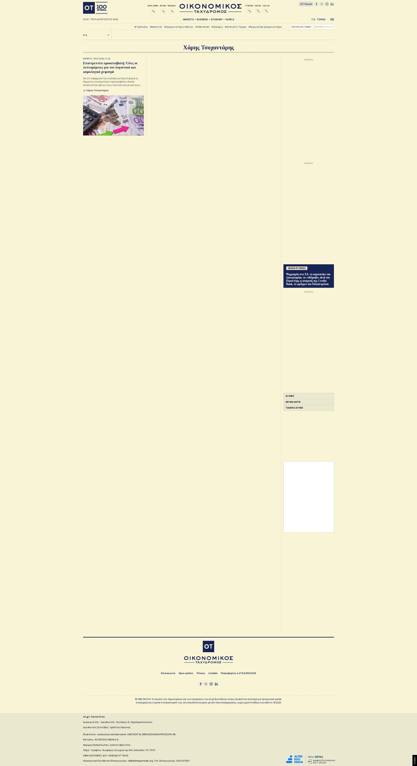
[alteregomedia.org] (294, 762)
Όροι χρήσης (186, 673)
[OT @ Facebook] (316, 4)
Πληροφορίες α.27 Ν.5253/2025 (238, 673)
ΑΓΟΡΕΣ (290, 396)
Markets (188, 19)
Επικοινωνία (168, 673)
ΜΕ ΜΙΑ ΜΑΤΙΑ (293, 401)
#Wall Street (202, 26)
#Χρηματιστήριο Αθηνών (178, 26)
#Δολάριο (217, 26)
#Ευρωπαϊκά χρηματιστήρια (265, 26)
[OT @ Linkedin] (332, 4)
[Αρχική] (95, 8)
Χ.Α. (85, 35)
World (230, 19)
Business (202, 19)
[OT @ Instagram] (327, 4)
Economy (216, 19)
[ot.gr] (210, 12)
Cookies (212, 673)
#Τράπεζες (141, 26)
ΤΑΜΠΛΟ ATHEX (294, 407)
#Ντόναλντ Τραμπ (235, 26)
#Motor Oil (156, 26)
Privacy (201, 673)
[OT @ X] (322, 4)
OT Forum (306, 4)
